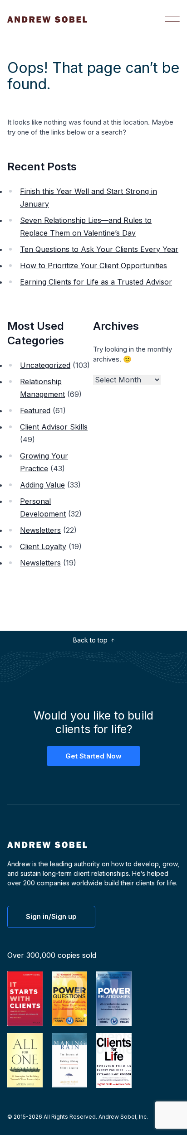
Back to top (91, 640)
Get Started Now (93, 756)
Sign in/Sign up (51, 916)
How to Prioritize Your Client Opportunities (93, 265)
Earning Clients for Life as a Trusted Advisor (96, 281)
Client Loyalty (43, 546)
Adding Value (42, 484)
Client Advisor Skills (54, 426)
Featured (35, 410)
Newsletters (40, 530)
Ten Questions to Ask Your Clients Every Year (99, 249)
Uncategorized (45, 365)
